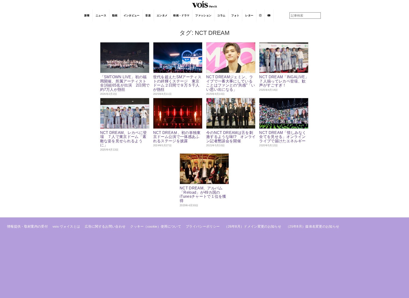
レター (249, 15)
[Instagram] (260, 15)
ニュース (101, 15)
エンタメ (162, 15)
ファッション (203, 15)
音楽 (148, 15)
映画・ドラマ (181, 15)
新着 (87, 15)
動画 (115, 15)
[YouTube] (269, 15)
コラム (221, 15)
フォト (235, 15)
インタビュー (132, 15)
